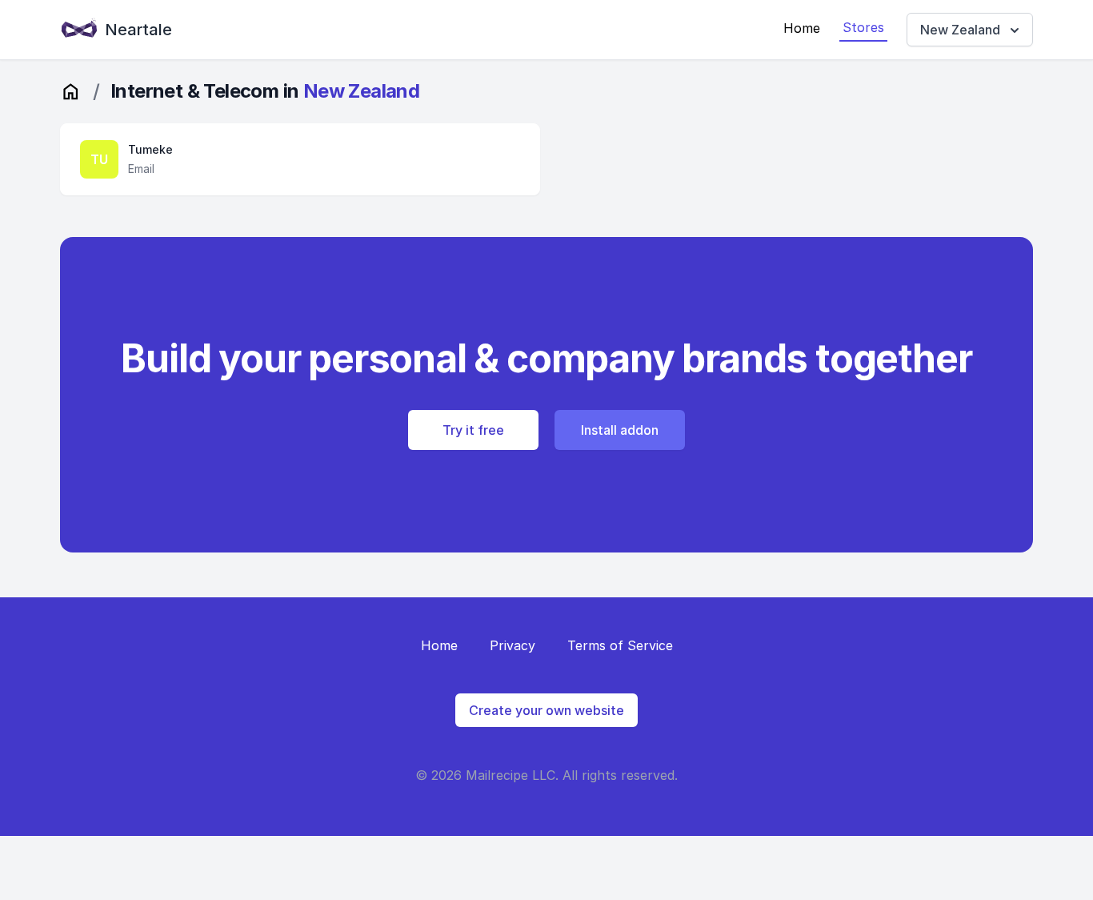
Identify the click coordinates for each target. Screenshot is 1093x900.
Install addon (620, 430)
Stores (863, 27)
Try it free (473, 430)
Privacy (512, 645)
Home (801, 28)
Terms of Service (620, 645)
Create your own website (546, 710)
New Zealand (960, 30)
